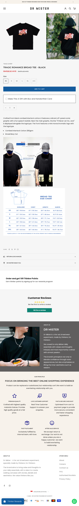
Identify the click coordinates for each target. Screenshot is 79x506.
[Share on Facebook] (9, 249)
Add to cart (39, 89)
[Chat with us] (74, 501)
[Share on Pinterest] (15, 249)
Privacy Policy (64, 479)
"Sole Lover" (7, 64)
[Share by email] (18, 249)
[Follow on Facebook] (4, 486)
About (61, 460)
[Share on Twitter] (12, 249)
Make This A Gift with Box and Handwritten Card (30, 99)
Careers (62, 464)
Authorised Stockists (67, 475)
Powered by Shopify (45, 496)
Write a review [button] (39, 310)
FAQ (61, 471)
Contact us (63, 468)
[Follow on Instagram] (10, 486)
